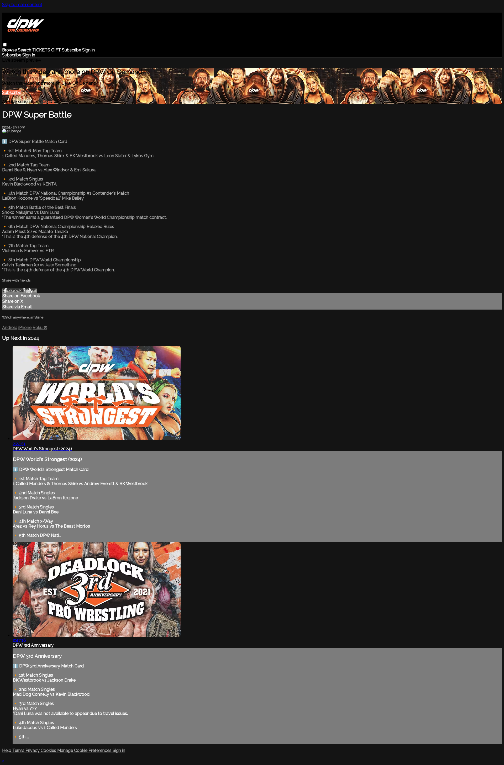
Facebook (12, 290)
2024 (6, 127)
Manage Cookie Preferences (85, 750)
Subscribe (11, 92)
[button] (5, 44)
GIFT (56, 49)
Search (25, 49)
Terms (18, 750)
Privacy (33, 750)
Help (7, 750)
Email (31, 290)
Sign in (88, 49)
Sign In (28, 54)
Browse (10, 49)
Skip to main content (22, 4)
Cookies (49, 750)
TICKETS (41, 49)
